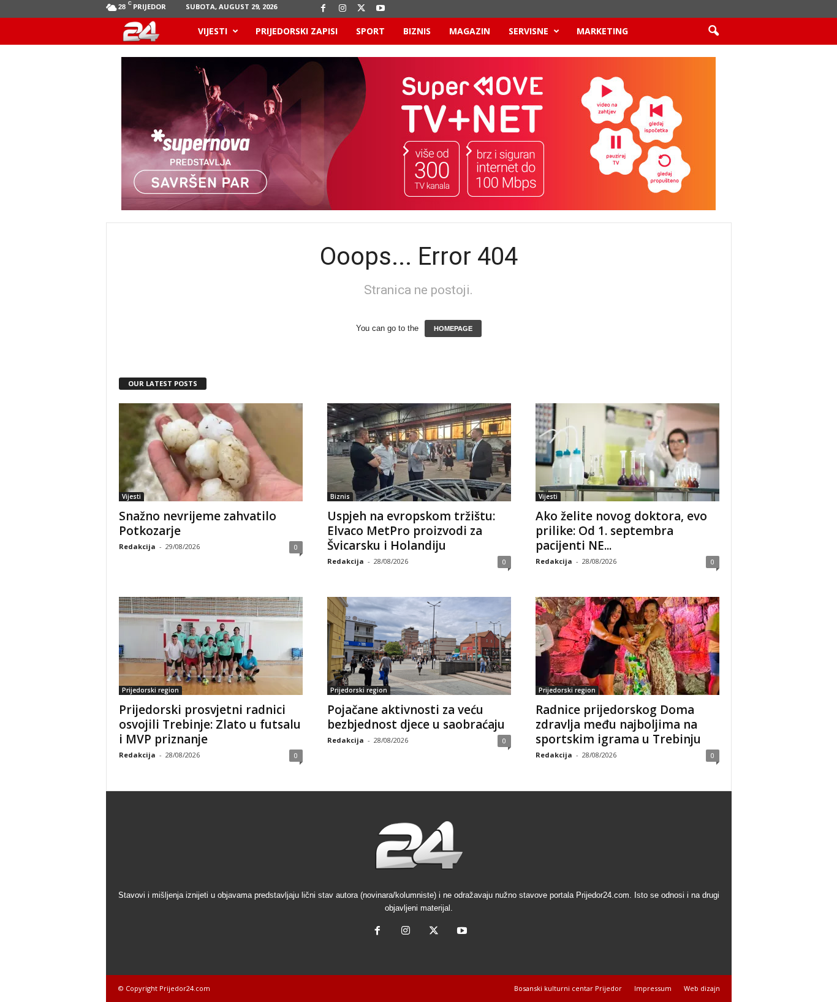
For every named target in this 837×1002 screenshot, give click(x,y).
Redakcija (137, 546)
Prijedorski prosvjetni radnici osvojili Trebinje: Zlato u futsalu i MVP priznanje (210, 724)
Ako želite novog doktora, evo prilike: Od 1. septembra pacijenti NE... (621, 530)
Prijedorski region (150, 690)
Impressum (653, 988)
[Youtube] (380, 9)
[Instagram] (342, 9)
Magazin (469, 31)
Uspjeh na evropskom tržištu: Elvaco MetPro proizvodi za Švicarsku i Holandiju (411, 530)
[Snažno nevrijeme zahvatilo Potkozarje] (211, 452)
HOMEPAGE (453, 328)
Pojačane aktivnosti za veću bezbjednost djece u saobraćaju (416, 717)
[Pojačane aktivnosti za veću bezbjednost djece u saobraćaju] (419, 646)
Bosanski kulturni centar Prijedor (568, 988)
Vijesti (212, 31)
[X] (361, 9)
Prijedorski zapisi (297, 31)
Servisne (528, 31)
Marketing (602, 31)
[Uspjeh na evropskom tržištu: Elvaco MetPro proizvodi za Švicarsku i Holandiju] (419, 452)
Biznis (417, 31)
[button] (713, 31)
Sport (370, 31)
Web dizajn (702, 988)
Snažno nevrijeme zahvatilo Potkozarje (197, 523)
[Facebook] (323, 9)
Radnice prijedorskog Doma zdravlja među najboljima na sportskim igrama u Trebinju (618, 724)
